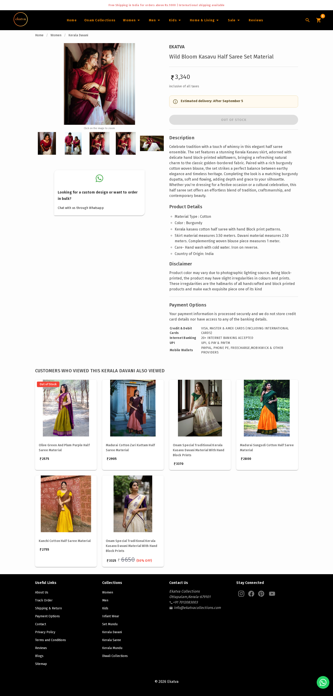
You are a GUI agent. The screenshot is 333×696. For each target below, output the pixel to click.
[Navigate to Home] (21, 24)
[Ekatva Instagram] (241, 594)
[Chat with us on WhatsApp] (323, 682)
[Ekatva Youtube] (272, 594)
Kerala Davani (78, 35)
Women (56, 35)
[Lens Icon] (307, 20)
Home (39, 35)
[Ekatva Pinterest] (261, 594)
